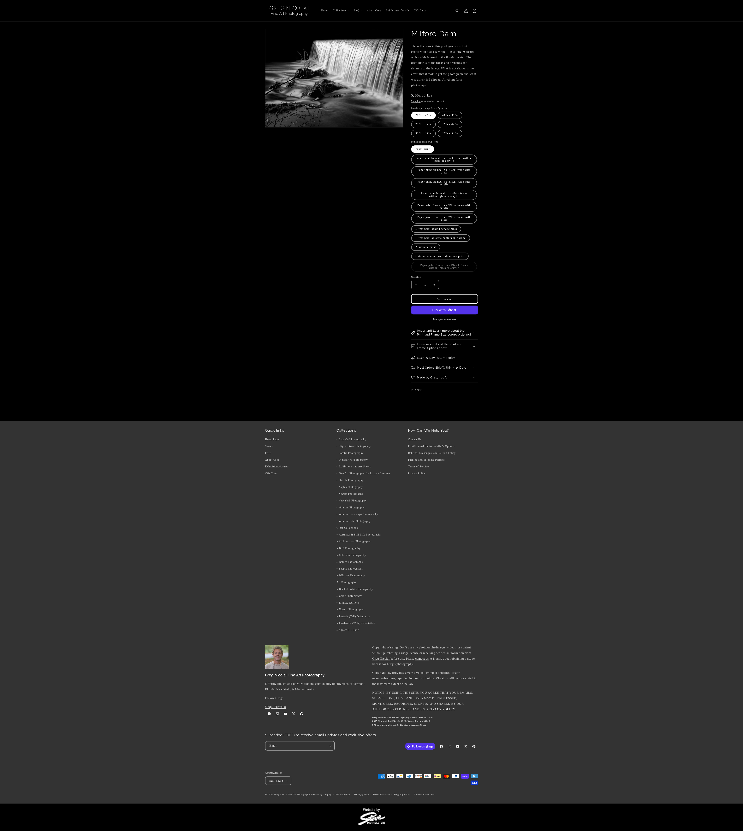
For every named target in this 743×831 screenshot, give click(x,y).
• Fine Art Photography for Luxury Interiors (363, 473)
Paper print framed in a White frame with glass (444, 218)
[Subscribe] (330, 746)
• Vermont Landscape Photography (357, 514)
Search (269, 446)
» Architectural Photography (353, 541)
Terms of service (381, 794)
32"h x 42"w (450, 124)
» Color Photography (349, 595)
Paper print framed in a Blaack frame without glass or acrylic (447, 268)
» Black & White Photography (354, 589)
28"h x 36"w (450, 115)
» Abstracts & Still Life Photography (358, 534)
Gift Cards (271, 473)
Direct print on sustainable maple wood (440, 238)
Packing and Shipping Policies (426, 459)
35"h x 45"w (423, 133)
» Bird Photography (348, 548)
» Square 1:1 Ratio (347, 629)
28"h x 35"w (423, 124)
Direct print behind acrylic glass (436, 228)
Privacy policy (361, 794)
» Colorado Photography (351, 554)
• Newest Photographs (349, 493)
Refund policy (343, 794)
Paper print (422, 149)
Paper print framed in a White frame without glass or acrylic (444, 195)
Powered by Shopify (321, 794)
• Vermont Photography (350, 507)
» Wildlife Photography (350, 575)
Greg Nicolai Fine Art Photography (292, 794)
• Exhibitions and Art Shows (353, 466)
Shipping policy (402, 794)
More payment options (444, 319)
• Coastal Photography (349, 452)
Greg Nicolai (381, 658)
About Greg (272, 459)
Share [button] (418, 390)
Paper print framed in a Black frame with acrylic (444, 183)
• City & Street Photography (353, 446)
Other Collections (347, 527)
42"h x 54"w (450, 133)
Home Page (272, 439)
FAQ (268, 452)
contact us (422, 658)
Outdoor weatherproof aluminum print (439, 256)
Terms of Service (418, 466)
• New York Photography (351, 500)
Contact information (424, 794)
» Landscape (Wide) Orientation (355, 623)
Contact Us (414, 439)
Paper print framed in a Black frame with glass (444, 171)
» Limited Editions (347, 602)
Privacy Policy (417, 473)
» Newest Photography (350, 609)
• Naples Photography (349, 486)
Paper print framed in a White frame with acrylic (444, 206)
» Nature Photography (349, 561)
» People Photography (349, 568)
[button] (341, 11)
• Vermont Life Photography (353, 520)
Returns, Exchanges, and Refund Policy (432, 452)
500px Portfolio (275, 706)
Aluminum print (425, 247)
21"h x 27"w (423, 115)
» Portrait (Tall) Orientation (353, 616)
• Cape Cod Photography (351, 439)
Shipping (416, 101)
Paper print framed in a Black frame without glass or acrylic (444, 159)
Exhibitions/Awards (277, 466)
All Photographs (346, 582)
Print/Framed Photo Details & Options (431, 446)
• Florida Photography (349, 480)
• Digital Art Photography (352, 459)
